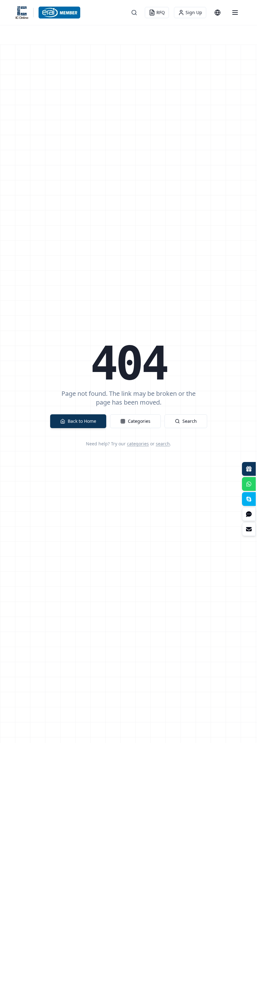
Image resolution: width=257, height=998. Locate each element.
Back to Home (82, 421)
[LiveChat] (249, 514)
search (163, 444)
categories (138, 444)
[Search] (134, 12)
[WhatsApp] (249, 484)
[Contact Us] (249, 529)
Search (189, 421)
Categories (139, 421)
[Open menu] (235, 12)
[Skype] (249, 499)
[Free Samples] (249, 469)
